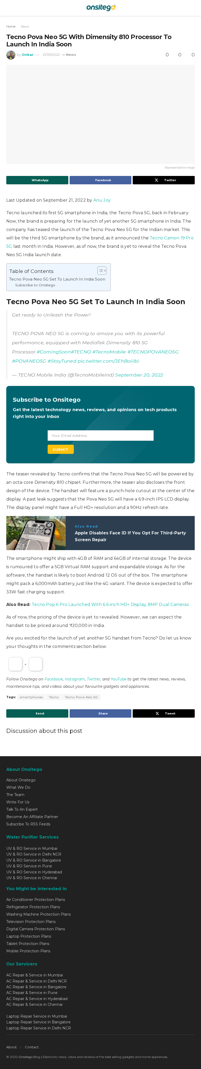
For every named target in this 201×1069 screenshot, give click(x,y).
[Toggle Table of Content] (99, 270)
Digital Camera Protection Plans (35, 929)
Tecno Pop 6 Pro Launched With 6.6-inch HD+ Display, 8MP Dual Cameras (110, 604)
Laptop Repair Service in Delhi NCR (38, 1028)
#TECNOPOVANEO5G (153, 351)
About (11, 1047)
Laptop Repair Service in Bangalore (38, 1022)
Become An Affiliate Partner (32, 816)
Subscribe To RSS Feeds (28, 824)
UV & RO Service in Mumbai (31, 848)
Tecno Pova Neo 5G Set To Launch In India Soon (57, 279)
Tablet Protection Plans (27, 943)
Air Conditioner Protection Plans (35, 899)
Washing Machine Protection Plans (38, 914)
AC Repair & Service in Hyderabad (37, 998)
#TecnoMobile (109, 351)
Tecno (54, 697)
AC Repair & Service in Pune (32, 992)
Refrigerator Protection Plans (33, 907)
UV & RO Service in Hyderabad (34, 872)
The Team (15, 794)
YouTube (118, 679)
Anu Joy (102, 200)
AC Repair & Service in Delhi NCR (36, 981)
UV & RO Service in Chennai (31, 877)
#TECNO (81, 351)
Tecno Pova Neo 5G (81, 697)
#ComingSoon (54, 351)
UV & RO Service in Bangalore (33, 860)
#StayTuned (62, 361)
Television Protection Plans (30, 921)
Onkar (28, 54)
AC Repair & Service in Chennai (34, 1004)
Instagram (75, 679)
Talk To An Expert (22, 809)
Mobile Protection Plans (28, 951)
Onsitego (25, 1057)
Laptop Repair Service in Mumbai (36, 1016)
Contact (32, 1047)
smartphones (31, 697)
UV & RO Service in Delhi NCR (33, 854)
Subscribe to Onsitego (35, 285)
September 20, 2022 (139, 375)
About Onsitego (21, 780)
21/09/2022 (51, 54)
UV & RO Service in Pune (29, 866)
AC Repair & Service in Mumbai (34, 975)
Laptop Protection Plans (28, 936)
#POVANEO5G (29, 361)
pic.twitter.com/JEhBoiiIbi (108, 361)
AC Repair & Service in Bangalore (36, 987)
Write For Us (17, 802)
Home (10, 26)
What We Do (18, 787)
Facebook (53, 679)
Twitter (93, 679)
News (25, 26)
